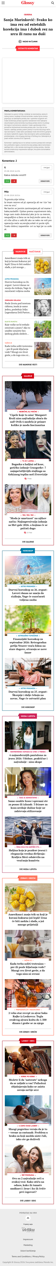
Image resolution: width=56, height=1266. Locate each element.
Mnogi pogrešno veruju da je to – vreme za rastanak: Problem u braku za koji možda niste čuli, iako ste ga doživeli (28, 1134)
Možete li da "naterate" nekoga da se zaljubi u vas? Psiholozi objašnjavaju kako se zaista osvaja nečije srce (28, 1085)
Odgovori (45, 181)
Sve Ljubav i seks (28, 1200)
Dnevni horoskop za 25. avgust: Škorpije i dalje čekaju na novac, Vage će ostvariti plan (28, 695)
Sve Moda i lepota (28, 869)
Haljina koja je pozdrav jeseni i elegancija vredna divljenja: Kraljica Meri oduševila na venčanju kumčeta (28, 855)
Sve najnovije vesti (28, 364)
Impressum (28, 1239)
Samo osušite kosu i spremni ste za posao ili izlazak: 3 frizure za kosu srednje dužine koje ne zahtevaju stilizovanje (28, 806)
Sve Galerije (28, 542)
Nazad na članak (30, 41)
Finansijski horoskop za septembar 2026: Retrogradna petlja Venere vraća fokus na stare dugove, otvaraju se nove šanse (28, 645)
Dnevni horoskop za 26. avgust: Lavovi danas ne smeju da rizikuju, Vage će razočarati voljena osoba (18, 286)
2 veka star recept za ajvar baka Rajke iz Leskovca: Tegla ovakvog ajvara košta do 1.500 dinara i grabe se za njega (27, 1018)
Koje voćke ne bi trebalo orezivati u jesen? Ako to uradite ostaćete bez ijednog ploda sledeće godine (17, 329)
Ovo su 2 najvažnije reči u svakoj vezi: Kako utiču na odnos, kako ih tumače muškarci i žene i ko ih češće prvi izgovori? (28, 1185)
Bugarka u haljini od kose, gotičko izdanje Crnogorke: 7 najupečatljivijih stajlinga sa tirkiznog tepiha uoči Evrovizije (28, 469)
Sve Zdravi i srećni (28, 1032)
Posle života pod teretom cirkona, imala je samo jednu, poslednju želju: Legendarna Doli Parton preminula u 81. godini (18, 308)
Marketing (28, 1245)
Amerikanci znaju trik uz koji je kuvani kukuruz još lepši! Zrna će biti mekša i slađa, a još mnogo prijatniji (18, 263)
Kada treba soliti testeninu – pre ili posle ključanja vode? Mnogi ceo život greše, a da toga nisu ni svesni (18, 351)
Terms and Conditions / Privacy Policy (28, 1256)
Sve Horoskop (28, 707)
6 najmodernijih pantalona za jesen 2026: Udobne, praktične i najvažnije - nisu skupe (28, 758)
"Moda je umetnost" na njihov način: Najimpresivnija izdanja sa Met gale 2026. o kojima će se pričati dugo (28, 523)
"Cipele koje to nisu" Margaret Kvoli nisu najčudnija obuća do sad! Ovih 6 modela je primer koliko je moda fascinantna (28, 420)
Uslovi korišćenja (28, 1250)
